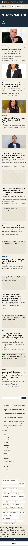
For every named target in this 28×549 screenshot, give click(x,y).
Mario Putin (12, 504)
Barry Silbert (22, 486)
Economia (19, 6)
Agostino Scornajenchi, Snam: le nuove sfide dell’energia (13, 426)
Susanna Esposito (6, 518)
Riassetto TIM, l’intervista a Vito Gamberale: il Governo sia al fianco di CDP (13, 261)
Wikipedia (13, 523)
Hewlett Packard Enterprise (14, 501)
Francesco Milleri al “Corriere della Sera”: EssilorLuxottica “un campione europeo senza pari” (13, 155)
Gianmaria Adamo (13, 496)
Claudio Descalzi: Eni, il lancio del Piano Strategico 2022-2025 (14, 49)
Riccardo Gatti (5, 512)
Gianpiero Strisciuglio (7, 499)
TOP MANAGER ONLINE (13, 2)
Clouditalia (14, 491)
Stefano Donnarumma (13, 515)
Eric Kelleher (15, 493)
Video (6, 442)
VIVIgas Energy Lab (6, 523)
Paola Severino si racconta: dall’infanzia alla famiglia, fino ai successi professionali (13, 84)
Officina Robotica (6, 507)
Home (3, 12)
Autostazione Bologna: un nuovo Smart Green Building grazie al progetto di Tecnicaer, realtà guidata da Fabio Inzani (13, 375)
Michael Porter (19, 504)
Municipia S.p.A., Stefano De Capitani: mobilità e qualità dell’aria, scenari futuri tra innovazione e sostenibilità (12, 297)
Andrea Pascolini (6, 486)
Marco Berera (5, 504)
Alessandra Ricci (6, 480)
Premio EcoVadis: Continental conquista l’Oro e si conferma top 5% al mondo (14, 410)
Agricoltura (7, 472)
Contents (20, 491)
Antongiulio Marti (14, 486)
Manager (7, 464)
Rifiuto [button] (14, 543)
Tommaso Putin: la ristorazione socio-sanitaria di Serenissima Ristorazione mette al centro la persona (14, 422)
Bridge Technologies (6, 491)
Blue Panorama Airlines (12, 488)
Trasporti (6, 466)
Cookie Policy (4, 536)
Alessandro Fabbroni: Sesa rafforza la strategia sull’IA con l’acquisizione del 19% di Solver (14, 414)
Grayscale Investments (17, 499)
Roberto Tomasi (21, 512)
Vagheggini (12, 521)
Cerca (24, 398)
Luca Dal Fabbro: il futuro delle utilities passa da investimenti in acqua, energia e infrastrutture (13, 418)
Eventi (6, 445)
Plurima (4, 510)
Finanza (6, 434)
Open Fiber (13, 507)
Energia (6, 453)
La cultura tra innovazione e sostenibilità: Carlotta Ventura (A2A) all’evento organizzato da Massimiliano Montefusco (13, 336)
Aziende (7, 450)
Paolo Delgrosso (20, 507)
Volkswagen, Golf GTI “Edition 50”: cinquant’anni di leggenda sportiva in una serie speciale (14, 406)
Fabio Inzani (5, 496)
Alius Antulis (14, 483)
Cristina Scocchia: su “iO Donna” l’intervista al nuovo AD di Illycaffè (13, 120)
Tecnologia (7, 458)
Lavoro (6, 448)
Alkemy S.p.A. (21, 483)
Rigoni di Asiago (13, 512)
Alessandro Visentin (6, 483)
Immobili (6, 456)
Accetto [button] (14, 540)
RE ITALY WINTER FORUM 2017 (13, 510)
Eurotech (21, 493)
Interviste (7, 440)
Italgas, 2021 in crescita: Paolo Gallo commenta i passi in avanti (13, 227)
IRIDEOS (23, 502)
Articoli (6, 437)
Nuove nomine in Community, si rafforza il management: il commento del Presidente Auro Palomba (13, 191)
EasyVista (4, 493)
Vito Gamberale (19, 521)
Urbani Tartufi (5, 521)
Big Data (4, 488)
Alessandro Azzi (14, 480)
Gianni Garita (21, 496)
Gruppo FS (5, 501)
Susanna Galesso (15, 518)
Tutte (13, 6)
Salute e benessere (9, 461)
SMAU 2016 (5, 515)
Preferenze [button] (14, 547)
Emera (9, 493)
